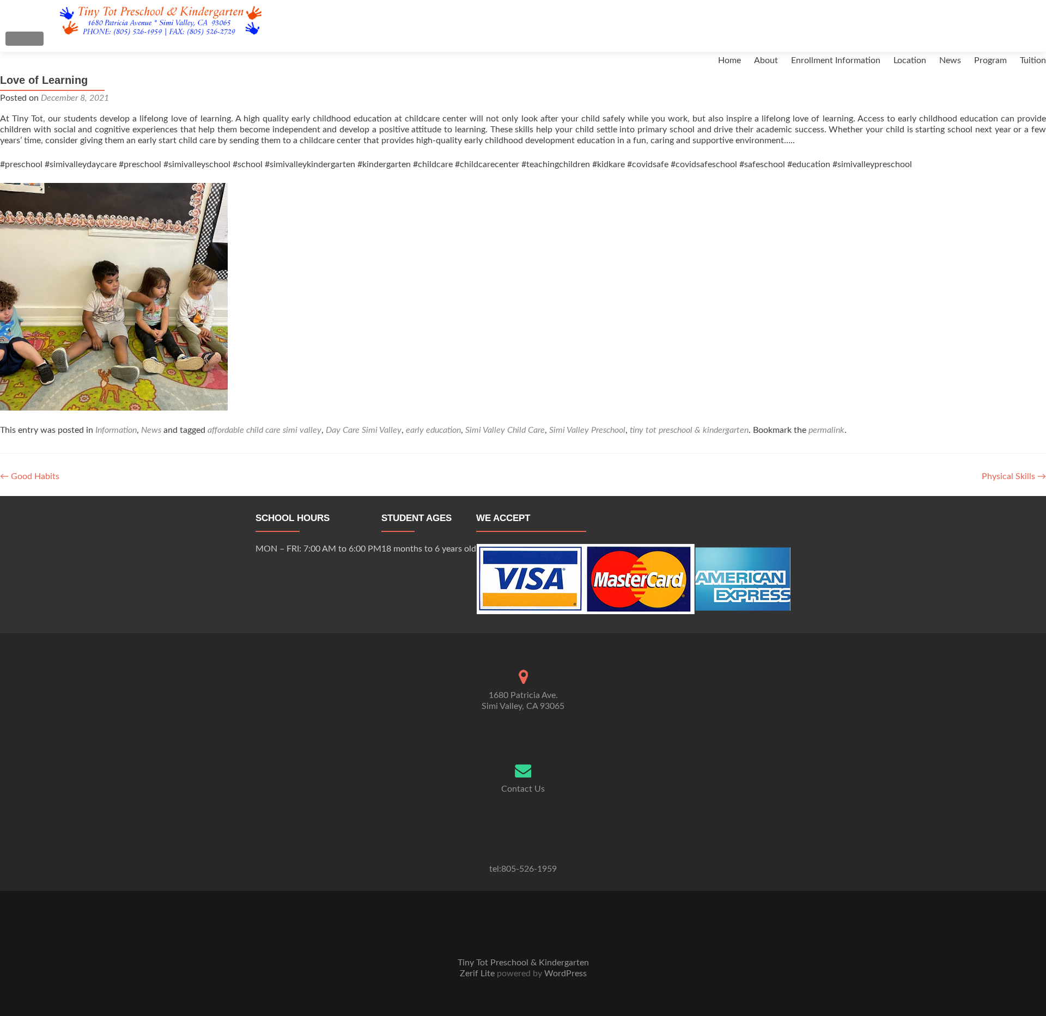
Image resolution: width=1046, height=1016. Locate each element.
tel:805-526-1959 (523, 869)
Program (990, 60)
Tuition (1033, 60)
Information (116, 430)
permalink (826, 430)
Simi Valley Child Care (505, 430)
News (950, 60)
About (766, 60)
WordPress (564, 973)
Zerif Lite (478, 973)
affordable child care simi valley (264, 430)
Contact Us (523, 789)
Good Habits (29, 476)
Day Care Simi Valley (364, 430)
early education (433, 430)
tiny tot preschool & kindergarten (689, 430)
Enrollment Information (835, 60)
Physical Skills (1014, 476)
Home (729, 60)
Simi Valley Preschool (587, 430)
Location (909, 60)
